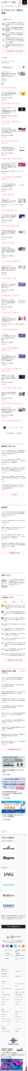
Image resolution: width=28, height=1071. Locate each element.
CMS (3, 992)
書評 (16, 1014)
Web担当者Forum (6, 2)
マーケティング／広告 (9, 5)
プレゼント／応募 (5, 1031)
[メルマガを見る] (3, 946)
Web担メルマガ (19, 971)
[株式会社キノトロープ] (8, 885)
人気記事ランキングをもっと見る (14, 660)
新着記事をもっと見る (14, 553)
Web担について (5, 976)
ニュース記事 (18, 1028)
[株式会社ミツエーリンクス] (8, 847)
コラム (3, 1016)
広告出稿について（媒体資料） (20, 951)
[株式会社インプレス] (13, 1041)
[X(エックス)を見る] (11, 946)
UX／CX (3, 997)
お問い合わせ (7, 953)
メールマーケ (18, 1002)
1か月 (21, 601)
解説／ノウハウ (5, 1011)
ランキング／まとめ (6, 1021)
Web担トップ (3, 830)
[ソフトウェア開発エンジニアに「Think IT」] (19, 1050)
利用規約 (18, 953)
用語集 (17, 1031)
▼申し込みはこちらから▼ (7, 1058)
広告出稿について (19, 976)
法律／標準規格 (19, 994)
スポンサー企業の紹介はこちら (13, 926)
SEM (3, 1004)
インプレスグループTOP (19, 959)
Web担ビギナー (5, 971)
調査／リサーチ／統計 (20, 992)
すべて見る (14, 494)
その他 (17, 1004)
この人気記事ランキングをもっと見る (14, 51)
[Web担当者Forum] (13, 938)
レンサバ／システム (19, 997)
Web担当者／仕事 (6, 994)
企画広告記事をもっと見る (15, 749)
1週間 (13, 601)
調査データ (4, 1014)
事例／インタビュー (19, 1011)
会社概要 (7, 958)
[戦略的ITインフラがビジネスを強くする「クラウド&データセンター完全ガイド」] (7, 1050)
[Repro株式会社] (8, 858)
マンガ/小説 (18, 1016)
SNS (19, 5)
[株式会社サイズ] (8, 895)
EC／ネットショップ (19, 999)
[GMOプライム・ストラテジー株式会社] (8, 906)
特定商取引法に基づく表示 (20, 956)
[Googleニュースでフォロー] (19, 946)
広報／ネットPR (5, 999)
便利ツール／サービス (6, 1019)
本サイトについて (8, 950)
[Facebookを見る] (7, 946)
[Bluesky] (15, 946)
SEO (2, 5)
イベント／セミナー (19, 1019)
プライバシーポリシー (9, 955)
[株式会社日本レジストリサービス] (8, 874)
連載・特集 (4, 973)
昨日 (5, 601)
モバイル (4, 1002)
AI (15, 5)
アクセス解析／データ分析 (7, 989)
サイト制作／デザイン (20, 989)
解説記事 (4, 1028)
